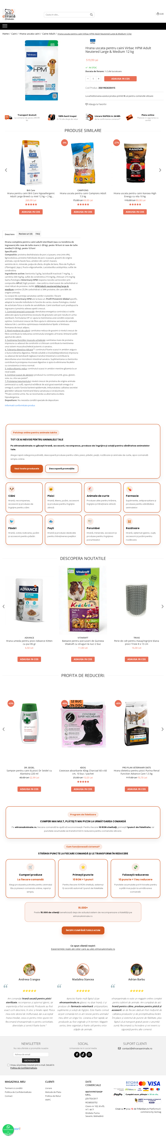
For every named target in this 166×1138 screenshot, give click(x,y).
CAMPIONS (82, 190)
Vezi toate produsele (26, 468)
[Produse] (5, 26)
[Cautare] (91, 14)
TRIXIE (137, 637)
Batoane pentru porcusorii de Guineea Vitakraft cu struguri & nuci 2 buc (83, 642)
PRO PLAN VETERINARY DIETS (136, 767)
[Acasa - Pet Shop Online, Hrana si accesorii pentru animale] (18, 14)
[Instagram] (89, 1054)
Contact (8, 1095)
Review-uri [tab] (25, 233)
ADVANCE (29, 637)
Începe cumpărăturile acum (83, 930)
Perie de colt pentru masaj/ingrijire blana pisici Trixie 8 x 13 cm (136, 642)
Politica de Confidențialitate (23, 1067)
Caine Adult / (49, 33)
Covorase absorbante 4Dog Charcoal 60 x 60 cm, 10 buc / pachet (83, 772)
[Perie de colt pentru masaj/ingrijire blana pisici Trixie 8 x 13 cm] (136, 600)
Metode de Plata (53, 1092)
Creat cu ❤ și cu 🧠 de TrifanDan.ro (132, 1108)
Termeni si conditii (13, 1088)
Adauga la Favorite (97, 104)
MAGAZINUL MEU (15, 1081)
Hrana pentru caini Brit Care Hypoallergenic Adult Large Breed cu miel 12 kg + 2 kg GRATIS (31, 195)
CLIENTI (49, 1081)
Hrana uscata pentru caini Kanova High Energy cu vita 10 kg (135, 195)
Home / (6, 33)
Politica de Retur (53, 1095)
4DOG (83, 767)
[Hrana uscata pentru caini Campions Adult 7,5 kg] (83, 162)
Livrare (48, 1088)
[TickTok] (83, 1054)
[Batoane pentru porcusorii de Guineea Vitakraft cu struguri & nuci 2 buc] (83, 600)
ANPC (48, 1099)
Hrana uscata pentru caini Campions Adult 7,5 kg (83, 195)
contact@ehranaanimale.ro (137, 1048)
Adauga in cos (120, 78)
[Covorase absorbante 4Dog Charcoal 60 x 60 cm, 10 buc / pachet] (83, 723)
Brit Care (31, 190)
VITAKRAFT (83, 637)
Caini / (15, 33)
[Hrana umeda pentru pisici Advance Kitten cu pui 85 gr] (29, 600)
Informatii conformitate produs (20, 405)
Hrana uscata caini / (30, 33)
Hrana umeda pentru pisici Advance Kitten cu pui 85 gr (29, 642)
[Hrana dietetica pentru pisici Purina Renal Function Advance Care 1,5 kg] (136, 723)
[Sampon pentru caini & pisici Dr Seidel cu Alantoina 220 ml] (29, 723)
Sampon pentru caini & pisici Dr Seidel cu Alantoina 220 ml (29, 772)
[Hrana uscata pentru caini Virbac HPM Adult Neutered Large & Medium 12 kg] (41, 70)
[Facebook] (77, 1054)
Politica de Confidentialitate (18, 1092)
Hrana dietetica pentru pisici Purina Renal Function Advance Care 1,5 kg (137, 772)
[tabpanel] (41, 70)
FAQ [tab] (38, 233)
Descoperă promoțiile (61, 468)
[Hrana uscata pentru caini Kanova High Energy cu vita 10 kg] (135, 162)
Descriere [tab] (9, 234)
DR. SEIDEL (29, 767)
